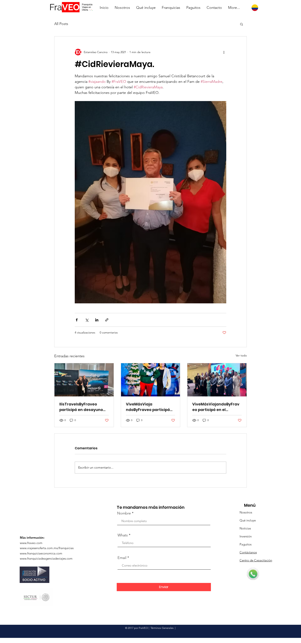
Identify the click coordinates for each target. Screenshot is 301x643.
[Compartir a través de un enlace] (107, 320)
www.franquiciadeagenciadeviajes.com (46, 558)
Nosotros (246, 512)
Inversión (246, 536)
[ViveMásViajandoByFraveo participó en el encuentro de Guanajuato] (217, 379)
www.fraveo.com (31, 543)
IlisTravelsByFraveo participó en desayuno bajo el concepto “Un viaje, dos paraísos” (81, 407)
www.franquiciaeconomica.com (41, 553)
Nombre (124, 513)
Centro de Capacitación (256, 560)
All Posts (61, 24)
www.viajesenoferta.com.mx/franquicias (47, 548)
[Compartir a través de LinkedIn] (97, 320)
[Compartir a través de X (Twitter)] (87, 320)
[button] (241, 24)
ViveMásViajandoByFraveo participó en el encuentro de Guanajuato (215, 407)
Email (122, 558)
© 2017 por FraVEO (136, 627)
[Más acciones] (223, 52)
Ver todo (241, 355)
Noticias (245, 528)
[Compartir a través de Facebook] (77, 320)
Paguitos (245, 544)
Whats (123, 535)
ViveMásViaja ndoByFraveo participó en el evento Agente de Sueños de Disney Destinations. (148, 407)
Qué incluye (248, 520)
